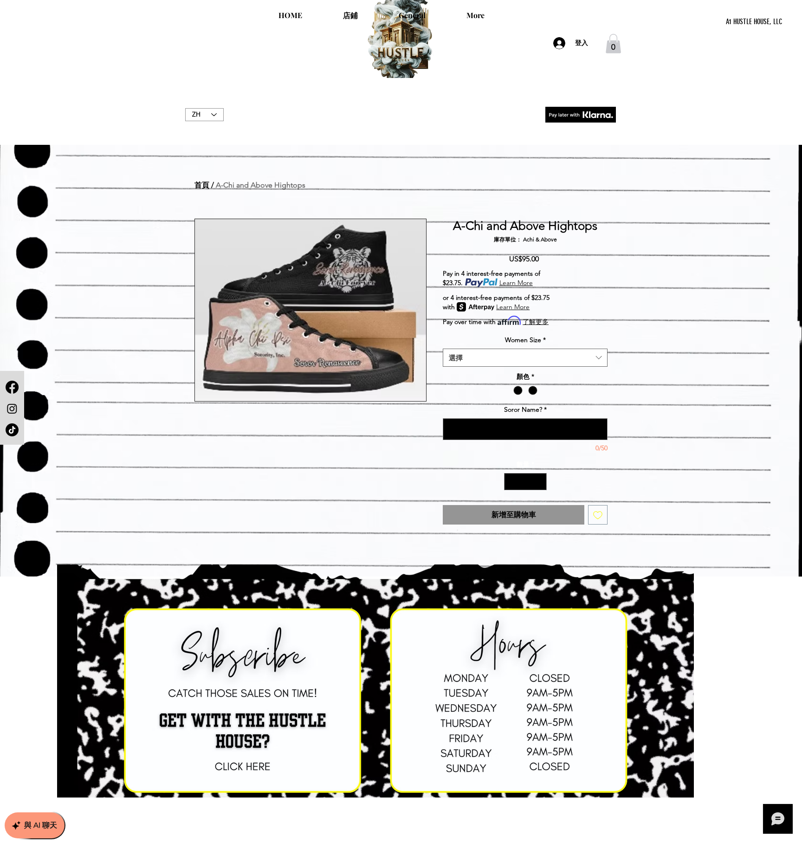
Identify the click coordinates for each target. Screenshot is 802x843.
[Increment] (539, 481)
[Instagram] (12, 408)
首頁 (201, 185)
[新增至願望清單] (598, 515)
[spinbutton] (525, 481)
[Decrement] (511, 481)
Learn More (516, 283)
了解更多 (536, 322)
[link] (613, 43)
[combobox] (525, 358)
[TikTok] (12, 429)
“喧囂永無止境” (401, 124)
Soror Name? (525, 409)
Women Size (525, 340)
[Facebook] (12, 387)
